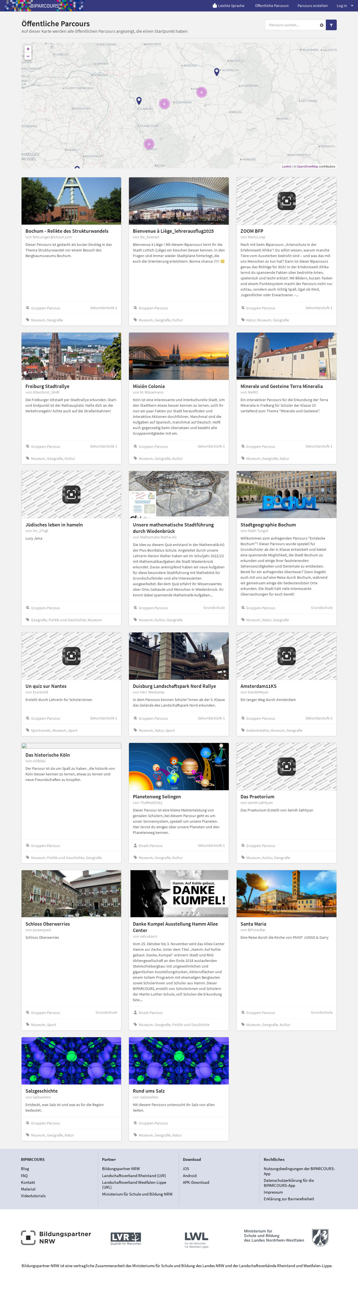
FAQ (24, 1175)
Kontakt (28, 1182)
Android (190, 1175)
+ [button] (28, 49)
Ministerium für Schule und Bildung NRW (137, 1193)
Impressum (273, 1192)
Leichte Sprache (231, 5)
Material (28, 1189)
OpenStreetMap (307, 166)
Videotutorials (33, 1195)
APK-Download (196, 1182)
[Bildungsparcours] (44, 5)
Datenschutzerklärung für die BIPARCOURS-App (289, 1183)
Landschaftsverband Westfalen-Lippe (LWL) (134, 1185)
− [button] (28, 56)
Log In (342, 5)
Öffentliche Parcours (272, 5)
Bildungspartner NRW (121, 1168)
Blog (25, 1168)
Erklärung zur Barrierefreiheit (289, 1198)
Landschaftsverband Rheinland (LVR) (134, 1175)
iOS (186, 1168)
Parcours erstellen (313, 5)
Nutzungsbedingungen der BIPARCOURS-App (299, 1171)
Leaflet (286, 166)
